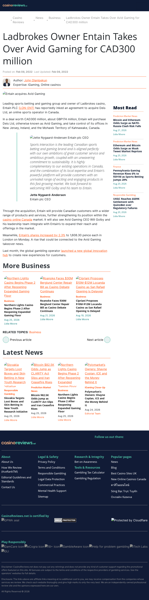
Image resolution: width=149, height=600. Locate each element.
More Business (26, 266)
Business (55, 18)
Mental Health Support (52, 491)
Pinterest (113, 444)
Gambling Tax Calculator (89, 472)
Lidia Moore (10, 323)
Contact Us (8, 487)
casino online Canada (17, 219)
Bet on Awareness (85, 462)
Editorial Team (92, 413)
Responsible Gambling (52, 473)
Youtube (121, 444)
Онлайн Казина (121, 497)
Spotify (145, 444)
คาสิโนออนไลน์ (120, 485)
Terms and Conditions (51, 467)
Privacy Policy (46, 462)
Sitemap (43, 496)
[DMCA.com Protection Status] (65, 520)
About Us (7, 462)
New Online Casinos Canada (128, 479)
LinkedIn (105, 444)
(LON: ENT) (26, 108)
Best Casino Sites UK (123, 473)
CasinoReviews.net (15, 516)
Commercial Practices (51, 485)
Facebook (129, 444)
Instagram (137, 444)
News (39, 18)
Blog (114, 467)
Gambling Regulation (87, 478)
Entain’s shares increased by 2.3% (42, 235)
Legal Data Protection (51, 479)
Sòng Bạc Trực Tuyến (124, 491)
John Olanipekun (35, 80)
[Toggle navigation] (141, 5)
